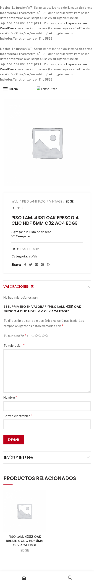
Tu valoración (14, 345)
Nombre (10, 397)
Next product (23, 208)
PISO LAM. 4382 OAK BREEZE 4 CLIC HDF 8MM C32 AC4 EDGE (25, 541)
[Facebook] (25, 265)
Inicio (14, 201)
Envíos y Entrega (18, 457)
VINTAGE (55, 201)
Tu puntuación (14, 335)
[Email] (36, 265)
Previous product (13, 208)
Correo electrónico (18, 415)
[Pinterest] (42, 265)
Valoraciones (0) (19, 286)
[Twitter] (31, 265)
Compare (23, 236)
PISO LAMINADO (34, 201)
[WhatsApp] (48, 265)
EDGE (69, 201)
